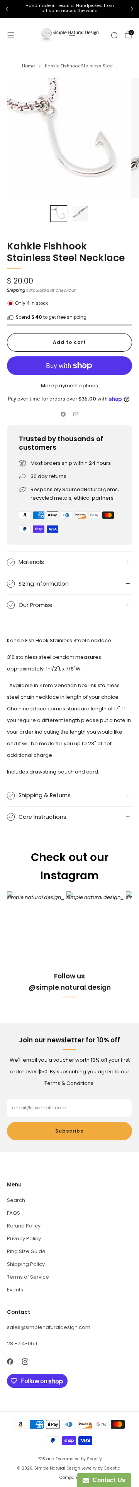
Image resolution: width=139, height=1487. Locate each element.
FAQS (13, 1213)
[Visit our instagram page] (24, 1361)
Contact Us (107, 1480)
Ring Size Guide (26, 1251)
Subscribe (69, 1131)
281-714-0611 (22, 1343)
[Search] (114, 35)
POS (41, 1459)
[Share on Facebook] (63, 414)
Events (15, 1289)
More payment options (69, 385)
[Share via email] (76, 414)
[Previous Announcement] (7, 9)
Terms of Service (28, 1277)
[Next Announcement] (132, 9)
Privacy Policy (24, 1238)
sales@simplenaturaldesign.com (48, 1327)
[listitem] (69, 9)
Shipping (16, 290)
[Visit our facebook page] (9, 1361)
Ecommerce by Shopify (79, 1459)
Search (16, 1200)
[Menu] (11, 35)
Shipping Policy (26, 1264)
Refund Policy (24, 1225)
